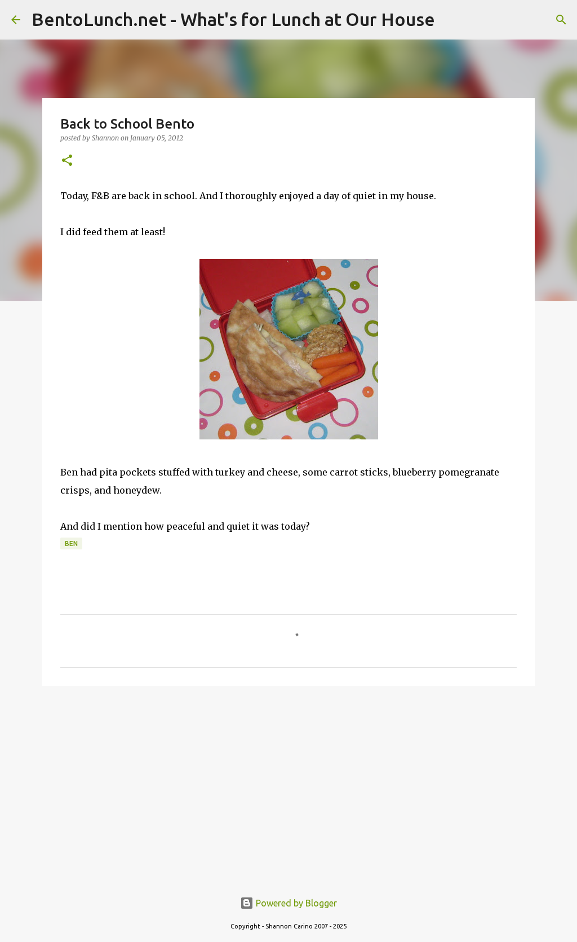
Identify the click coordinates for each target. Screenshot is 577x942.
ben (71, 543)
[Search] (561, 19)
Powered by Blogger (295, 903)
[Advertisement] (288, 782)
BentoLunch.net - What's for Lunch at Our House (233, 19)
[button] (67, 161)
